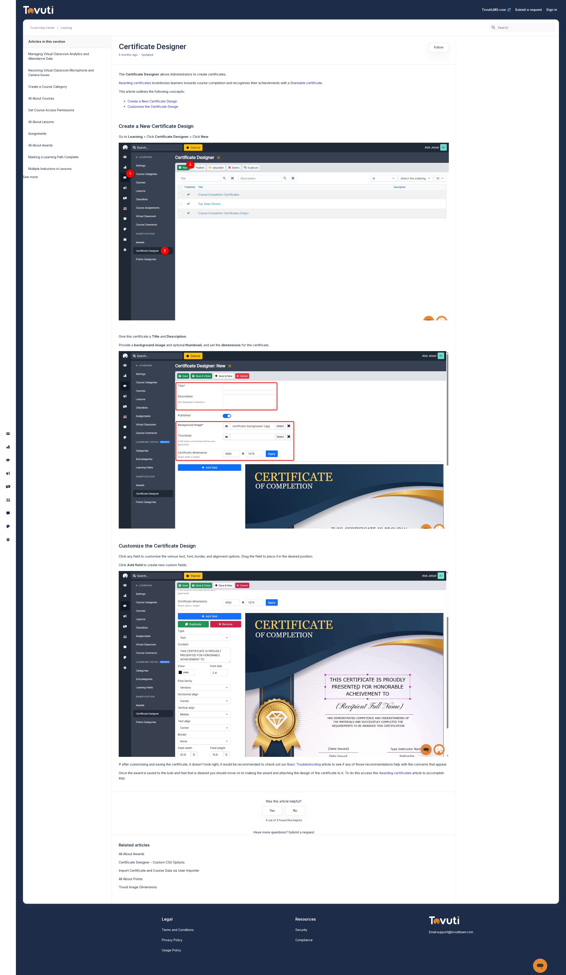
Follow (438, 47)
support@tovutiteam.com (455, 932)
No (295, 810)
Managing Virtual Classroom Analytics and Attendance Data (58, 56)
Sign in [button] (551, 10)
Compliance (304, 940)
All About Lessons (41, 122)
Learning (66, 27)
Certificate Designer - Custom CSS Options (152, 862)
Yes (272, 810)
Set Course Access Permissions (51, 110)
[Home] (38, 10)
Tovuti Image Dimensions (138, 887)
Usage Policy (171, 950)
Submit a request (528, 10)
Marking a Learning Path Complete (53, 157)
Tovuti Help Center (42, 27)
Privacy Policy (172, 940)
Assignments (37, 133)
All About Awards (40, 145)
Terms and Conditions (178, 930)
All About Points (131, 879)
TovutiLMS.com (494, 10)
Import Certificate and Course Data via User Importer (159, 870)
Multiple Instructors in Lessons (50, 169)
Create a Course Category (47, 86)
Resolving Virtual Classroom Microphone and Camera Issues (61, 72)
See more (30, 177)
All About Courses (41, 98)
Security (301, 930)
